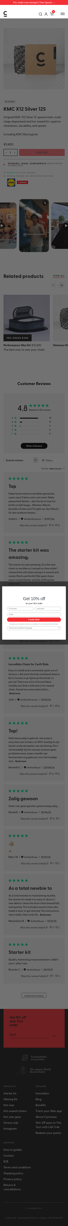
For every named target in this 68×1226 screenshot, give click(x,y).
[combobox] (33, 628)
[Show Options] (59, 628)
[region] (34, 2)
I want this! (34, 619)
